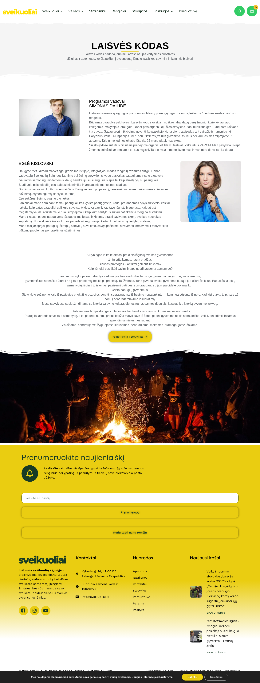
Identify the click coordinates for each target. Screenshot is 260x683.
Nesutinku (216, 677)
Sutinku (192, 677)
